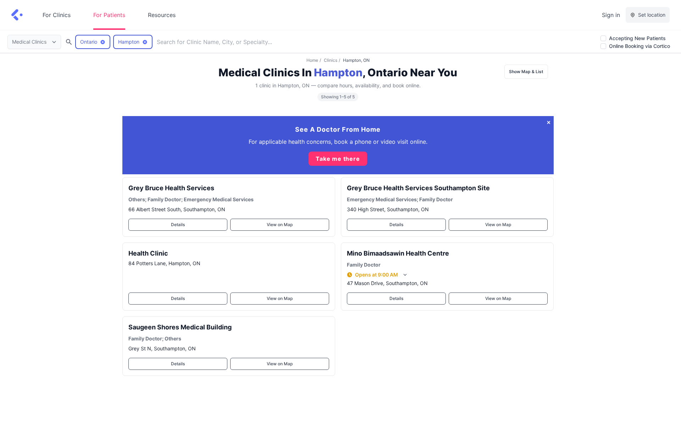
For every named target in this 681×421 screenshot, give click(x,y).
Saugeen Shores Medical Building (180, 327)
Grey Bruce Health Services (171, 188)
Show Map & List (526, 71)
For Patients (109, 14)
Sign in (611, 14)
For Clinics (57, 14)
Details (178, 224)
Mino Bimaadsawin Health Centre (398, 253)
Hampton (338, 72)
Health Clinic (148, 253)
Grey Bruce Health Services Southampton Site (418, 188)
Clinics (330, 60)
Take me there (338, 158)
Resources (162, 14)
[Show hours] (405, 275)
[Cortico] (17, 15)
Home (312, 60)
